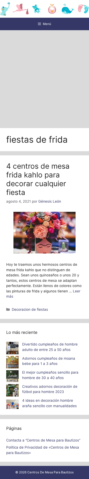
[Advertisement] (44, 77)
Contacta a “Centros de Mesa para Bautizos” (43, 440)
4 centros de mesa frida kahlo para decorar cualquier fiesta (38, 179)
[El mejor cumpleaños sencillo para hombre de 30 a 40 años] (12, 377)
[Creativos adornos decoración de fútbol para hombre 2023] (12, 391)
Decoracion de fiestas (30, 309)
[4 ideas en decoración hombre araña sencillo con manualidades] (12, 405)
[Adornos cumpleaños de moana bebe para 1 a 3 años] (12, 363)
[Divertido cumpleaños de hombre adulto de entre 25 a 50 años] (12, 349)
